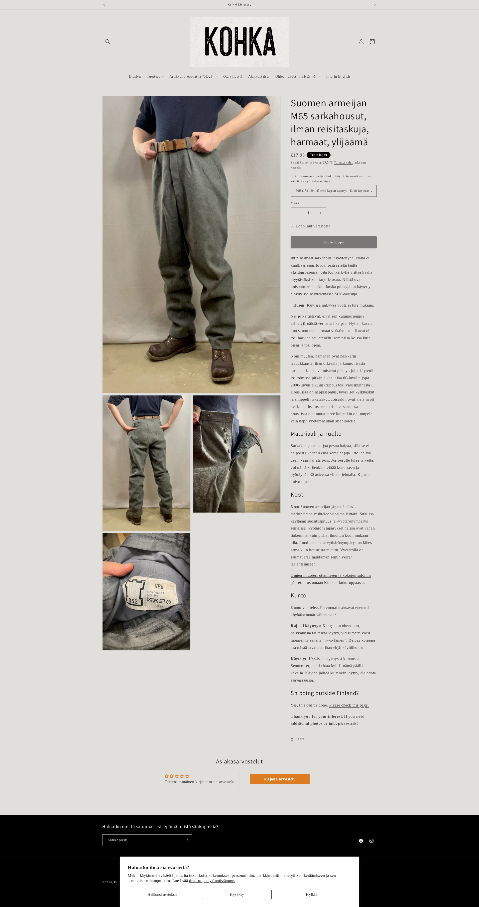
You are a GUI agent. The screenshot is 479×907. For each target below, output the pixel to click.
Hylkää (311, 894)
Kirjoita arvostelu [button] (279, 779)
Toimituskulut (343, 162)
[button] (107, 41)
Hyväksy (237, 894)
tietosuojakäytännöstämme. (212, 881)
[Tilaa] (186, 840)
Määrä (295, 203)
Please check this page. (349, 705)
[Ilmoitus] (374, 4)
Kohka (118, 882)
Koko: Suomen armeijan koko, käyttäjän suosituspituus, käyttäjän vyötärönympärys (331, 178)
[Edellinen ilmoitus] (104, 4)
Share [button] (300, 739)
